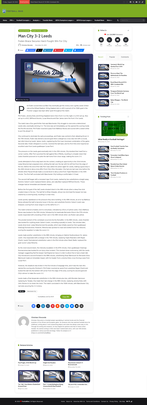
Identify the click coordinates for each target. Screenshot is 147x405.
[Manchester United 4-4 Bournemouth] (79, 354)
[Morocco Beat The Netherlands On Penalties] (103, 76)
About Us (69, 401)
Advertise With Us (79, 401)
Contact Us (104, 401)
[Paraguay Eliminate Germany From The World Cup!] (103, 94)
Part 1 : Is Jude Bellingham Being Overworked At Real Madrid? (53, 385)
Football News (99, 20)
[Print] (82, 306)
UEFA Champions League (64, 20)
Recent (100, 57)
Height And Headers (49, 363)
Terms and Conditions (93, 401)
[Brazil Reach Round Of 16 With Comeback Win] (103, 85)
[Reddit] (58, 306)
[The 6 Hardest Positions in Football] (103, 175)
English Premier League (39, 30)
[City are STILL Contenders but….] (79, 376)
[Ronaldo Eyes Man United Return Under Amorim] (103, 167)
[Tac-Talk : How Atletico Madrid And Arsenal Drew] (29, 376)
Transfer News (48, 20)
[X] (38, 306)
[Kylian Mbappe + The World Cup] (103, 102)
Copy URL (66, 297)
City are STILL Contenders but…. (78, 384)
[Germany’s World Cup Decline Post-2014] (103, 67)
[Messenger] (72, 306)
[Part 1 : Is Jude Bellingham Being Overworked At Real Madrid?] (54, 376)
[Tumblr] (48, 306)
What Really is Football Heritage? (111, 139)
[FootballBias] (13, 11)
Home (5, 20)
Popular (112, 57)
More (109, 20)
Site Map (122, 401)
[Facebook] (34, 306)
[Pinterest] (53, 306)
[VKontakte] (62, 306)
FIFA (11, 20)
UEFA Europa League (83, 20)
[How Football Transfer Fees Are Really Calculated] (103, 149)
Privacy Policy (114, 401)
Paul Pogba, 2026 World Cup (27, 363)
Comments (125, 57)
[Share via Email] (77, 306)
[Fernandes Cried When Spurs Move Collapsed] (103, 158)
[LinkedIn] (43, 306)
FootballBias (25, 401)
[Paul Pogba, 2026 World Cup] (29, 354)
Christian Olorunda (27, 45)
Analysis (36, 20)
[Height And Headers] (54, 354)
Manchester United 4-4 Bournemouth (75, 364)
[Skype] (67, 306)
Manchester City (31, 291)
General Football (24, 30)
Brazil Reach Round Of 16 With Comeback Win (45, 2)
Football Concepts (22, 20)
